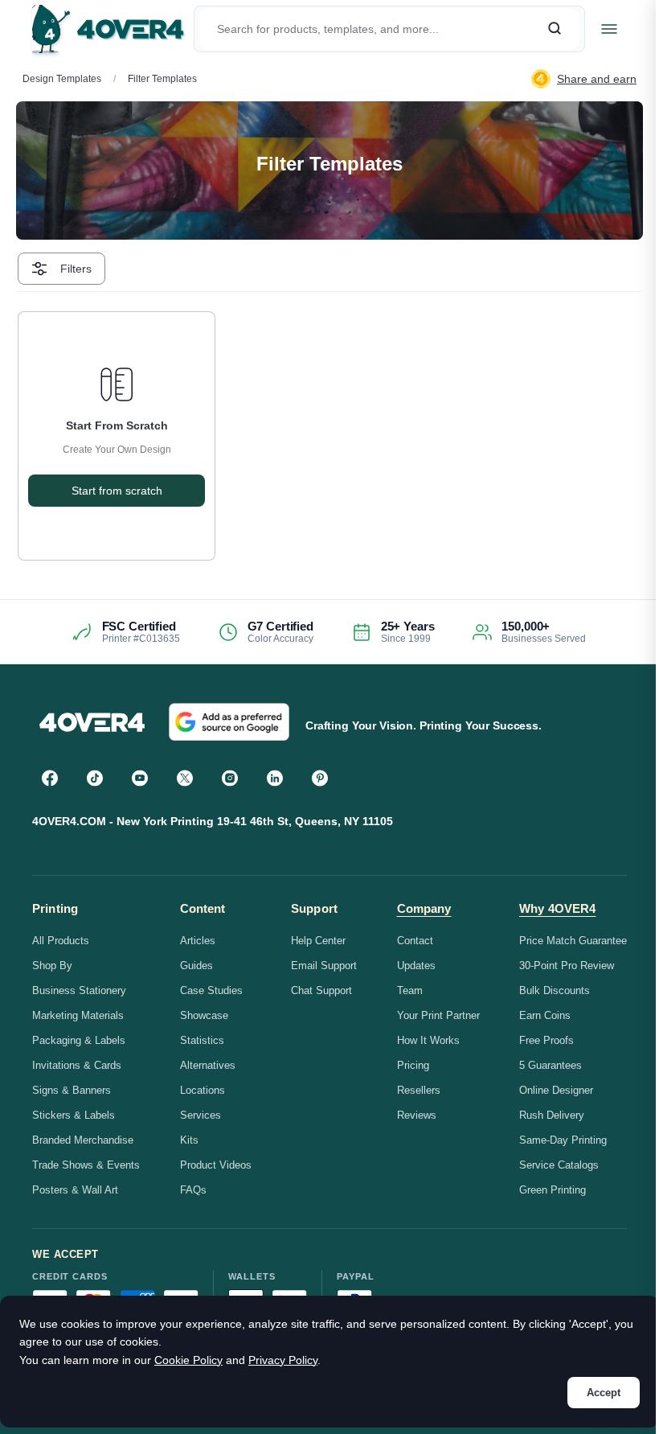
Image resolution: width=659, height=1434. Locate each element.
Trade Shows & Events (86, 1165)
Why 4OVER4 (557, 908)
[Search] (554, 29)
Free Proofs (546, 1040)
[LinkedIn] (275, 777)
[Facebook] (50, 777)
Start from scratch (117, 490)
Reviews (416, 1115)
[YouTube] (140, 777)
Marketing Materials (78, 1015)
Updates (416, 965)
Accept (603, 1393)
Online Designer (556, 1090)
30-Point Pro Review (566, 965)
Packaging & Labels (78, 1040)
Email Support (324, 965)
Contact (415, 941)
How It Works (428, 1040)
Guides (196, 965)
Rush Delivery (551, 1115)
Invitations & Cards (76, 1065)
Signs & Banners (71, 1090)
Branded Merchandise (82, 1140)
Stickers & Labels (73, 1115)
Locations (202, 1090)
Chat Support (321, 990)
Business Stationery (79, 990)
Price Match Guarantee (573, 941)
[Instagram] (230, 777)
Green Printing (552, 1190)
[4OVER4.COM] (108, 29)
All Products (60, 941)
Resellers (418, 1090)
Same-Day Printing (563, 1140)
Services (200, 1115)
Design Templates (62, 78)
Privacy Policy (282, 1360)
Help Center (318, 941)
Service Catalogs (559, 1165)
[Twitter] (185, 777)
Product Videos (216, 1165)
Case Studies (211, 990)
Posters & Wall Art (75, 1190)
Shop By (52, 965)
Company (424, 908)
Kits (189, 1140)
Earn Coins (545, 1015)
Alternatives (207, 1065)
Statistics (202, 1040)
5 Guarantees (550, 1065)
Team (410, 990)
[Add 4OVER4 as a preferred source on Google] (229, 722)
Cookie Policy (188, 1360)
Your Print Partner (438, 1015)
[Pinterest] (320, 777)
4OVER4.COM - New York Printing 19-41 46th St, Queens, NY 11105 (212, 821)
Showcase (204, 1015)
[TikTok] (95, 777)
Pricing (413, 1065)
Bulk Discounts (554, 990)
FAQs (193, 1190)
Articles (197, 941)
